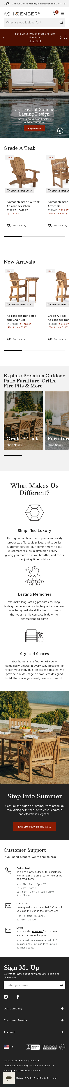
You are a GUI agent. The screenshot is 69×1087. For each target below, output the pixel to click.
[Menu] (61, 13)
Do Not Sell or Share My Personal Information (28, 1065)
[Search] (61, 22)
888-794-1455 (25, 879)
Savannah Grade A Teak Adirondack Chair (23, 204)
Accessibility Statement (28, 1070)
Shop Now (34, 92)
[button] (55, 13)
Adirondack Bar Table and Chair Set (21, 317)
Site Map (8, 1070)
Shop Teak (35, 40)
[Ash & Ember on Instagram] (6, 998)
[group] (23, 192)
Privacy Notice (29, 1060)
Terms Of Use (11, 1060)
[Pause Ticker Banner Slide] (65, 37)
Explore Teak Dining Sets (34, 826)
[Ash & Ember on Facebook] (17, 998)
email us (37, 931)
